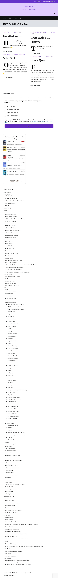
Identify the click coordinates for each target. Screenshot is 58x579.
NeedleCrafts (8, 300)
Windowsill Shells (11, 392)
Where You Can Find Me (11, 198)
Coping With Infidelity (10, 526)
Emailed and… (12, 36)
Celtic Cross (10, 328)
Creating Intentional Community (12, 529)
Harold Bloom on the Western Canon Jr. (14, 460)
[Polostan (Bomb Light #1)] (4, 158)
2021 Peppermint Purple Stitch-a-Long (16, 306)
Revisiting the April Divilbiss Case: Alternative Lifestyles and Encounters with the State (24, 546)
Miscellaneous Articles (9, 496)
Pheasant (9, 370)
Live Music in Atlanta (11, 291)
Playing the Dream (10, 493)
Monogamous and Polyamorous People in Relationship (17, 538)
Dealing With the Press (10, 505)
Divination (7, 507)
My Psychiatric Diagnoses (11, 232)
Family (4, 54)
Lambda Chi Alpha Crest (13, 358)
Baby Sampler (11, 316)
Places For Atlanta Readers (12, 475)
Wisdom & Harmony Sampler (14, 397)
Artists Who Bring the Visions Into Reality (15, 484)
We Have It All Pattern (12, 418)
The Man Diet (8, 548)
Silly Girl (9, 58)
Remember (8, 477)
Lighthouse (10, 430)
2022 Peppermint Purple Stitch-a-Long (16, 309)
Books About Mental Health (12, 223)
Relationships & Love (8, 517)
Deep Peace (10, 427)
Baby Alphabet (11, 314)
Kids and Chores (9, 243)
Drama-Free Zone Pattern (13, 403)
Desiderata (8, 458)
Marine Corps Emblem (12, 365)
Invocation (8, 462)
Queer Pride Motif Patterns (13, 411)
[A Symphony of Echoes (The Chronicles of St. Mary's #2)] (4, 174)
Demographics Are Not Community (12, 531)
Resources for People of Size (12, 285)
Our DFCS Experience (11, 245)
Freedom (9, 343)
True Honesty (8, 553)
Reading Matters (8, 446)
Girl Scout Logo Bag (12, 345)
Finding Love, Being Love (11, 536)
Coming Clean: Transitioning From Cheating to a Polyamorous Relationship (21, 524)
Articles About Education (11, 262)
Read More (9, 51)
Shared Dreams (8, 482)
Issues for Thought (8, 274)
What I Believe (7, 558)
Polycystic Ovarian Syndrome (11, 235)
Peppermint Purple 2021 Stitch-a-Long (16, 432)
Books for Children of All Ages (13, 455)
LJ (8, 32)
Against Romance (9, 519)
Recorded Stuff (9, 296)
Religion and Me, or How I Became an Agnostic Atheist (17, 560)
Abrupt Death (8, 498)
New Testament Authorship (12, 561)
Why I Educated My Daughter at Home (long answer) (17, 272)
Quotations (7, 442)
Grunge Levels (8, 250)
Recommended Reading (10, 543)
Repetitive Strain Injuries (10, 237)
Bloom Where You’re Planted (14, 323)
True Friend (10, 387)
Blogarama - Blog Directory (9, 575)
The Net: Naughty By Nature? (11, 512)
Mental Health (36, 32)
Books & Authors (10, 453)
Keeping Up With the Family (11, 253)
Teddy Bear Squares (12, 380)
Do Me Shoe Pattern (12, 401)
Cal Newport (10, 151)
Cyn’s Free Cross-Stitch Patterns (13, 399)
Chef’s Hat (10, 331)
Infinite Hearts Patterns (12, 408)
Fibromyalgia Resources (11, 216)
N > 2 (6, 541)
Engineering (10, 338)
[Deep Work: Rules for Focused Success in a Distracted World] (4, 150)
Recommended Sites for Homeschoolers (14, 267)
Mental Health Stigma (11, 227)
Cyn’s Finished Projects (11, 302)
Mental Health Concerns (10, 221)
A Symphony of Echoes (12, 171)
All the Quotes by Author (11, 444)
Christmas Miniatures (12, 333)
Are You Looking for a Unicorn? (12, 521)
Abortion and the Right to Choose (12, 276)
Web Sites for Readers (11, 480)
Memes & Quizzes (37, 56)
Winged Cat (10, 394)
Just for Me (6, 287)
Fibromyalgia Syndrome (10, 214)
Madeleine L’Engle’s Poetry (12, 467)
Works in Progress (10, 423)
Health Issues (7, 213)
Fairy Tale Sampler (12, 341)
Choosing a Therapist (10, 225)
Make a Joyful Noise (12, 360)
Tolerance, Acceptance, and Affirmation (13, 551)
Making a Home (8, 255)
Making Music (9, 293)
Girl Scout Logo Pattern (13, 406)
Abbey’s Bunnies (11, 311)
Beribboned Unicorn (12, 319)
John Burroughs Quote (12, 355)
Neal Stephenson (10, 157)
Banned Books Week (9, 500)
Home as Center (7, 240)
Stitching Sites (9, 421)
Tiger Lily (10, 385)
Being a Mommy (8, 241)
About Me (7, 194)
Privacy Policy (7, 515)
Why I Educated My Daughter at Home (13, 260)
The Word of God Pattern (13, 416)
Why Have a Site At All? (10, 203)
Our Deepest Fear (10, 472)
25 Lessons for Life (10, 448)
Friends (4, 32)
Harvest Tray (10, 350)
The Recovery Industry (10, 281)
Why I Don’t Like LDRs (10, 556)
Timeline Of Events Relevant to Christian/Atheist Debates (18, 564)
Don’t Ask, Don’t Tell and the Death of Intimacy (15, 534)
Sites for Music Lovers (11, 298)
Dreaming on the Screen (11, 489)
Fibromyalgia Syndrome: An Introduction (15, 218)
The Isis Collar (10, 141)
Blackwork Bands (11, 321)
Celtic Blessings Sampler (13, 425)
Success (9, 377)
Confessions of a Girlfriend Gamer (12, 503)
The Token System (10, 248)
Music (6, 289)
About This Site (7, 192)
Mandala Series (11, 363)
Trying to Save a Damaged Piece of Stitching (17, 390)
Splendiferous (10, 375)
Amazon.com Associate (11, 450)
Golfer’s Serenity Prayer (13, 348)
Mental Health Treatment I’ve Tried (14, 230)
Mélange (9, 367)
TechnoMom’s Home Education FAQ (14, 269)
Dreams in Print (9, 491)
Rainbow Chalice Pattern (13, 413)
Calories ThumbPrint (12, 326)
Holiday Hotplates (11, 353)
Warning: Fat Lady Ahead (10, 283)
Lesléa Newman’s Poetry (11, 465)
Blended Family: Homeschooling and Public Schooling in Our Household (22, 264)
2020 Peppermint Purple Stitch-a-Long (16, 304)
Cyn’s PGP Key (7, 208)
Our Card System (9, 258)
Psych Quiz (38, 60)
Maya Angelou (9, 470)
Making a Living (10, 195)
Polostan (9, 155)
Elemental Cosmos (11, 336)
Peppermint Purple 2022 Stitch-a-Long (16, 435)
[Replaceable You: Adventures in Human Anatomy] (4, 166)
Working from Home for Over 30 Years (14, 200)
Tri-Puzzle (10, 437)
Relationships (43, 32)
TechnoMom (29, 6)
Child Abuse (7, 278)
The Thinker (10, 382)
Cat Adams (9, 143)
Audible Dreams (9, 486)
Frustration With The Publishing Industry (14, 510)
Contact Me (6, 205)
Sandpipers (10, 372)
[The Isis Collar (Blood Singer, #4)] (4, 144)
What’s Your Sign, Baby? (13, 439)
